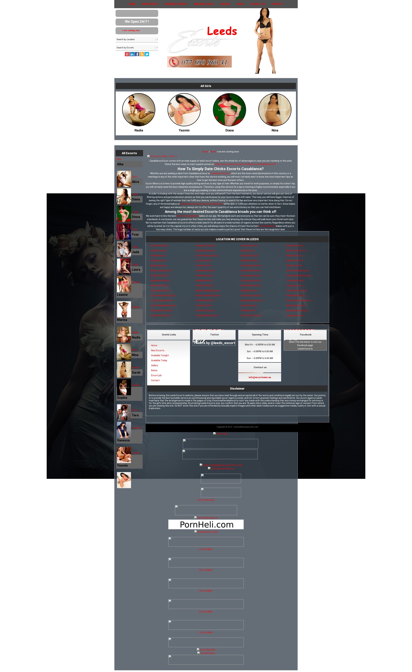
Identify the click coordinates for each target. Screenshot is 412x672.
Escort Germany (206, 500)
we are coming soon (139, 30)
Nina (134, 350)
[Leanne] (274, 129)
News (213, 151)
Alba (119, 159)
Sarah (135, 367)
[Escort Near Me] (206, 649)
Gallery (225, 4)
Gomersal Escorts (205, 270)
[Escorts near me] (206, 518)
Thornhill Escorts (295, 280)
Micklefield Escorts (251, 285)
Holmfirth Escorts (205, 300)
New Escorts (150, 4)
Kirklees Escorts (249, 260)
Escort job (258, 4)
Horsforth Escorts (205, 310)
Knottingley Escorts (251, 265)
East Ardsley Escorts (207, 255)
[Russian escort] (206, 532)
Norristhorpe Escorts (252, 300)
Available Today (203, 4)
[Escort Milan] (206, 546)
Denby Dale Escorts (161, 315)
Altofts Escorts (159, 250)
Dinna (135, 212)
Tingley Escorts (294, 285)
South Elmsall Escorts (297, 270)
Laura (135, 264)
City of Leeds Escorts (162, 300)
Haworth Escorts (204, 285)
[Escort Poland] (220, 447)
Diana (135, 194)
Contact (277, 4)
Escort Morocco (267, 226)
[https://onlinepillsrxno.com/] (221, 465)
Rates (240, 4)
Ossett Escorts (249, 305)
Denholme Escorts (205, 245)
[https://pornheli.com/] (206, 514)
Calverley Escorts (160, 285)
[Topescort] (206, 646)
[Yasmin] (138, 129)
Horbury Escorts (204, 305)
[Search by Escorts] (137, 47)
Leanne (136, 282)
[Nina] (229, 129)
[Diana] (184, 129)
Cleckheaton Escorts (161, 310)
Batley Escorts (158, 260)
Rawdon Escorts (294, 245)
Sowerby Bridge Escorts (298, 275)
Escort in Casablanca (188, 216)
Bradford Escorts (160, 275)
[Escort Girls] (220, 433)
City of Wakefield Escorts (164, 305)
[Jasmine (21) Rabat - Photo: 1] (220, 156)
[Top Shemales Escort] (206, 653)
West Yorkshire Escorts (298, 300)
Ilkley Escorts (248, 250)
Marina (135, 307)
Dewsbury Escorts (205, 250)
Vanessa (136, 427)
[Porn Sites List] (206, 528)
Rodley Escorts (294, 255)
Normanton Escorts (251, 295)
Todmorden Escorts (296, 290)
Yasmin (136, 453)
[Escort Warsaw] (206, 663)
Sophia (135, 385)
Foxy (134, 229)
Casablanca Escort (220, 173)
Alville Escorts (158, 255)
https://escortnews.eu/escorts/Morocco (201, 204)
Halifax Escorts (204, 280)
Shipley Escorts (294, 265)
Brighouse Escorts (160, 280)
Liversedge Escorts (251, 275)
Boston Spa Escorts (161, 270)
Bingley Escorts (159, 265)
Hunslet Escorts (249, 245)
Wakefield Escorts (295, 295)
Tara (134, 410)
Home (132, 4)
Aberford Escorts (160, 245)
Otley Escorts (248, 310)
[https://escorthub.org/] (206, 479)
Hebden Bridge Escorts (208, 290)
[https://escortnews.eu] (221, 468)
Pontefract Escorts (251, 315)
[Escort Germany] (206, 493)
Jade (134, 247)
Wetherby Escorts (295, 305)
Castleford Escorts (160, 290)
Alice (134, 176)
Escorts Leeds (203, 260)
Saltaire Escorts (294, 260)
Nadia (135, 332)
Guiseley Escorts (204, 275)
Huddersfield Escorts (207, 315)
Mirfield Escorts (249, 290)
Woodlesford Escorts (297, 310)
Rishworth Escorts (296, 250)
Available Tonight (176, 4)
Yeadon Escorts (294, 315)
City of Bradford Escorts (163, 295)
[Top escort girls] (220, 458)
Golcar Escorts (203, 265)
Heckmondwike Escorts (208, 295)
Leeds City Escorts (251, 270)
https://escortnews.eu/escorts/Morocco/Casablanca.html (245, 164)
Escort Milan (206, 549)
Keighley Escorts (249, 255)
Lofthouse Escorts (251, 280)
